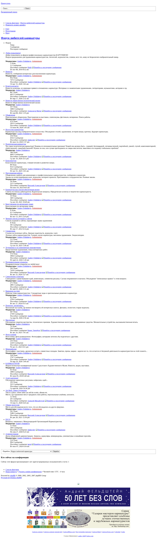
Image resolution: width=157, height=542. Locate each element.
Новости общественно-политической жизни (23, 101)
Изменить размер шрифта (16, 25)
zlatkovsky (31, 140)
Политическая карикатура (16, 144)
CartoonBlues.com (69, 532)
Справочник (10, 231)
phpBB (12, 476)
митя (29, 444)
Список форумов (12, 23)
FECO (8, 419)
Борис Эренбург (34, 330)
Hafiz (30, 67)
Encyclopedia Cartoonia (83, 532)
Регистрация (10, 31)
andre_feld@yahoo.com (85, 536)
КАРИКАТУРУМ (12, 364)
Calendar (117, 532)
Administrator (37, 61)
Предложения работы (14, 173)
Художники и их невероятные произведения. (23, 248)
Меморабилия (11, 349)
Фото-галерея (11, 335)
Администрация (12, 434)
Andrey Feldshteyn (24, 61)
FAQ (7, 29)
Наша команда (11, 472)
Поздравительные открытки (17, 262)
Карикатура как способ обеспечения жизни (23, 190)
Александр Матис (35, 111)
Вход (7, 33)
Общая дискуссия (12, 405)
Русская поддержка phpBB (11, 478)
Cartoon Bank (96, 532)
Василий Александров (36, 185)
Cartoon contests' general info (53, 532)
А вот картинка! (12, 378)
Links (123, 532)
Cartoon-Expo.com (108, 532)
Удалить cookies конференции (30, 472)
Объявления (10, 115)
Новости (9, 72)
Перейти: (6, 451)
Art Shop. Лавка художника (16, 390)
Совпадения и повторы (15, 277)
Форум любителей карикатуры (32, 23)
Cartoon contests (37, 532)
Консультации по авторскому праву (19, 204)
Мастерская (10, 320)
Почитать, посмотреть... (15, 306)
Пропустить (5, 3)
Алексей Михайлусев (36, 401)
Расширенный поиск (9, 12)
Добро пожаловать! (13, 53)
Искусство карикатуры (15, 130)
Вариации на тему (13, 291)
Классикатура (11, 161)
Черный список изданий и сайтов (19, 219)
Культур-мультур (12, 86)
